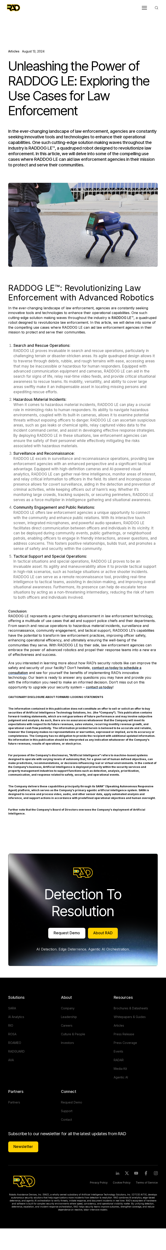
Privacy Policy (99, 1182)
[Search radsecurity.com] (156, 8)
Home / (13, 36)
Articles (26, 36)
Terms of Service (147, 1182)
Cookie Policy (122, 1182)
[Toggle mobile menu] (144, 8)
